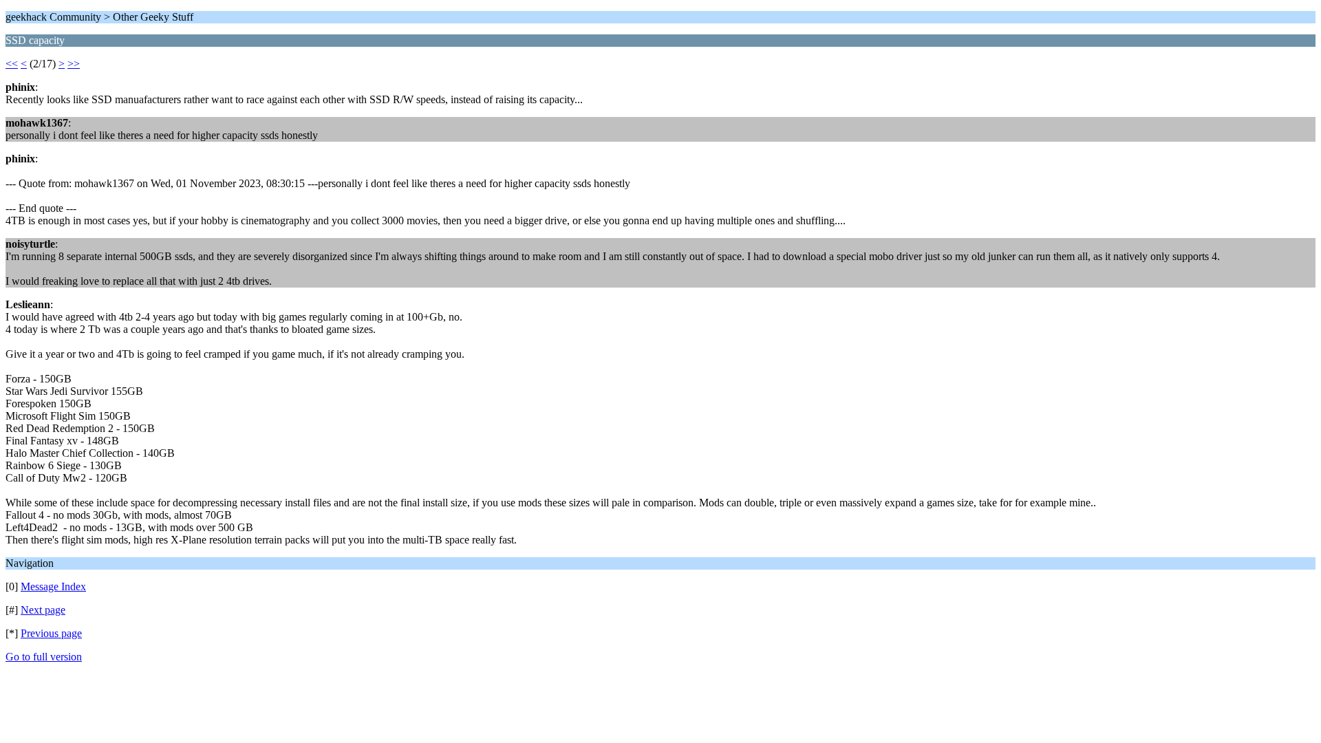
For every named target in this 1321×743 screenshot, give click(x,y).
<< (12, 63)
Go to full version (44, 657)
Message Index (53, 586)
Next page (43, 610)
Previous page (51, 633)
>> (73, 63)
